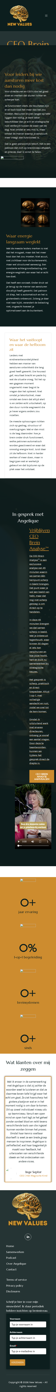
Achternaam (16, 1332)
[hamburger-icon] (46, 15)
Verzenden (17, 1362)
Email (13, 1345)
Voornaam (15, 1318)
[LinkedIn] (28, 1237)
